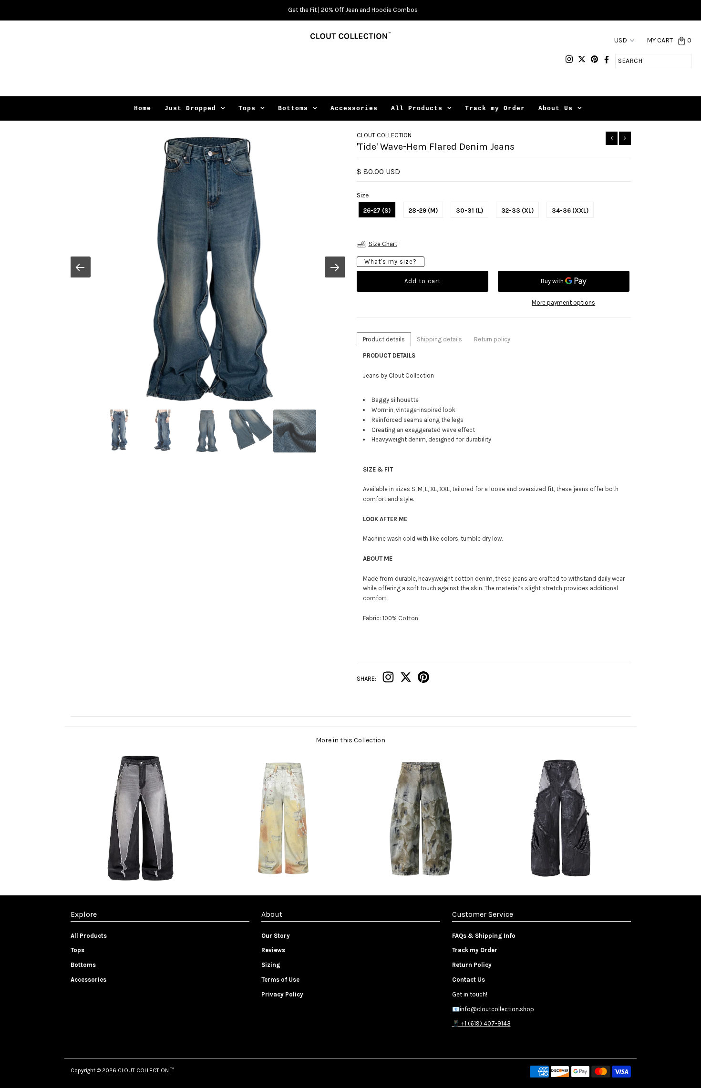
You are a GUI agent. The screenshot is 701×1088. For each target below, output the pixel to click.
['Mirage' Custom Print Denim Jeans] (280, 880)
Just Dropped (190, 108)
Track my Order (495, 108)
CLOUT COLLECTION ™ (146, 1070)
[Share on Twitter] (406, 679)
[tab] (384, 339)
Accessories (354, 108)
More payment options (563, 302)
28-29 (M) (423, 210)
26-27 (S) (377, 210)
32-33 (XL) (517, 210)
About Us (555, 108)
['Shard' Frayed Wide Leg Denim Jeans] (140, 880)
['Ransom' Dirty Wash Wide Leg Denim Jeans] (420, 880)
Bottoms (293, 108)
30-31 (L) (469, 210)
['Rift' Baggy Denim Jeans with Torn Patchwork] (560, 880)
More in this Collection (350, 740)
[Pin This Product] (423, 679)
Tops (247, 108)
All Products (417, 108)
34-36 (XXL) (570, 210)
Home (142, 108)
